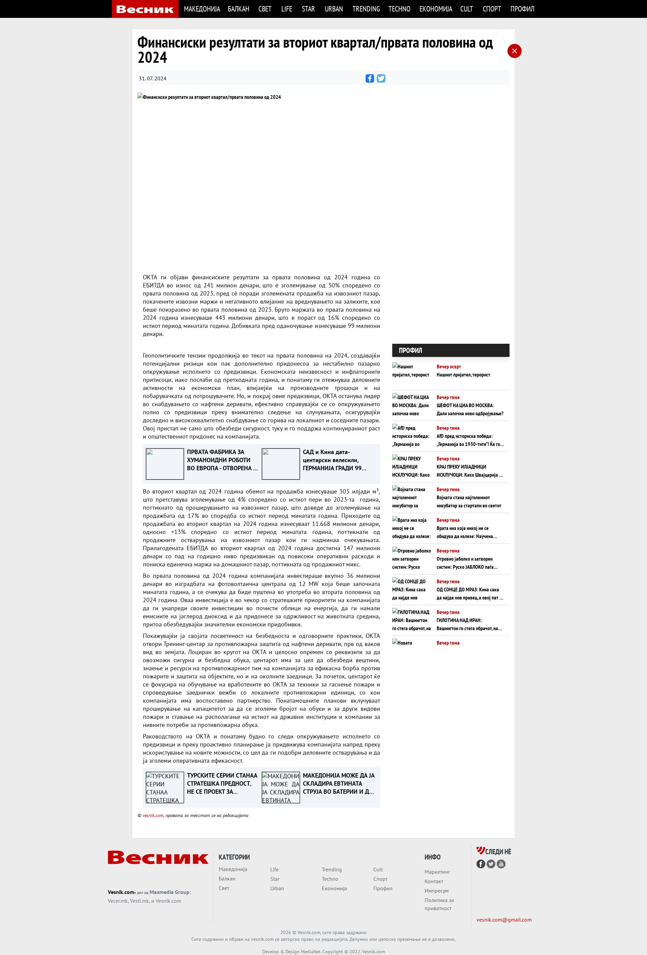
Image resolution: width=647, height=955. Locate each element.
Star (308, 8)
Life (286, 8)
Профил (522, 8)
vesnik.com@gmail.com (504, 919)
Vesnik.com (121, 892)
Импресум (437, 890)
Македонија (202, 8)
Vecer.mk (118, 900)
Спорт (492, 8)
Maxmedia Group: (170, 892)
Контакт (434, 881)
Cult (466, 8)
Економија (436, 8)
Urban (334, 8)
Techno (399, 8)
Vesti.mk (139, 900)
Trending (366, 8)
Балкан (238, 8)
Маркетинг (437, 871)
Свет (265, 8)
